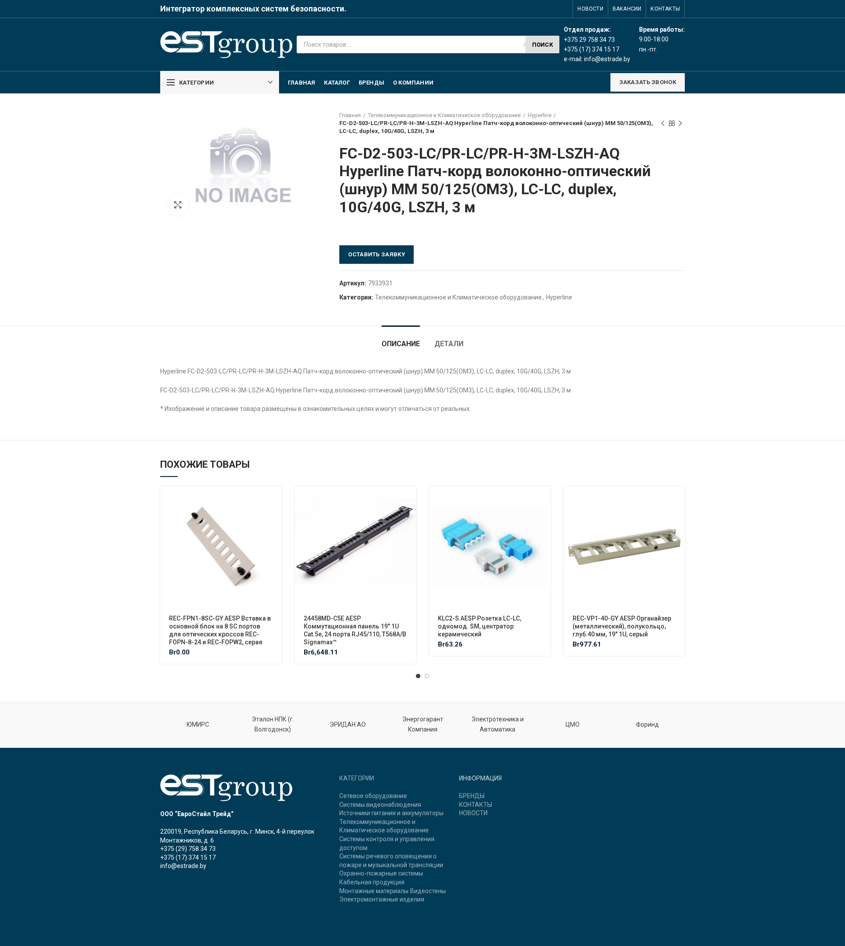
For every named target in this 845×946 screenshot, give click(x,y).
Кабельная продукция (371, 882)
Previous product (662, 123)
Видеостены (428, 890)
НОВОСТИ (473, 813)
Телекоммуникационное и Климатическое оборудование (444, 115)
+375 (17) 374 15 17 (188, 857)
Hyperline (539, 115)
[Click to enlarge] (178, 205)
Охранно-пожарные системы (381, 873)
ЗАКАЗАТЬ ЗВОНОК (647, 82)
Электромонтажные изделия (381, 899)
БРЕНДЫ (472, 795)
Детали (448, 344)
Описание (401, 344)
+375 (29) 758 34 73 (188, 848)
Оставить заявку (376, 254)
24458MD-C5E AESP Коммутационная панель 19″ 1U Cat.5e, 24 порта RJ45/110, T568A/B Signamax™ (355, 630)
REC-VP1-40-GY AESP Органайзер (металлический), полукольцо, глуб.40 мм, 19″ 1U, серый (622, 626)
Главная (350, 115)
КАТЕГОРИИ (356, 778)
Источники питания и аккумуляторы (391, 813)
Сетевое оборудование (373, 795)
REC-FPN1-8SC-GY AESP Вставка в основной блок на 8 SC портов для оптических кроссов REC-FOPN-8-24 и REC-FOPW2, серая (220, 630)
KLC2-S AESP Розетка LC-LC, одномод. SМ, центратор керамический (479, 626)
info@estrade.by (607, 59)
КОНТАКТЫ (475, 804)
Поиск (542, 44)
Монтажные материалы (373, 890)
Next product (680, 123)
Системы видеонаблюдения (380, 804)
